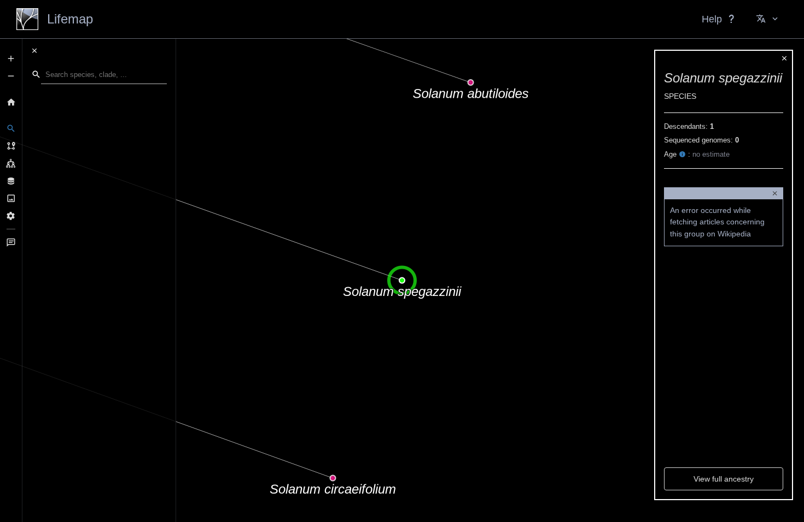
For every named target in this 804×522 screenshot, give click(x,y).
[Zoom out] (11, 76)
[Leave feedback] (11, 242)
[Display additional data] (11, 180)
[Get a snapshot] (11, 198)
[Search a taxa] (11, 128)
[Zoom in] (11, 58)
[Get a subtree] (11, 163)
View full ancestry (724, 478)
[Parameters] (11, 215)
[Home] (11, 102)
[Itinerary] (11, 146)
